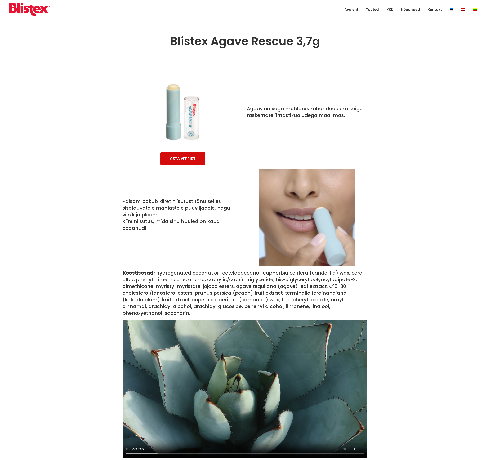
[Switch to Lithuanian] (475, 9)
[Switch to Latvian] (464, 9)
